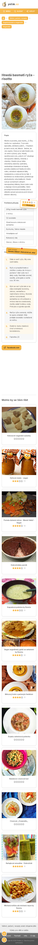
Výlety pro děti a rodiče (19, 930)
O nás (33, 936)
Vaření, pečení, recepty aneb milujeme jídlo (19, 926)
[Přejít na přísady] (4, 933)
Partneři (17, 936)
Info (25, 936)
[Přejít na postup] (4, 939)
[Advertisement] (19, 51)
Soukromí (7, 936)
